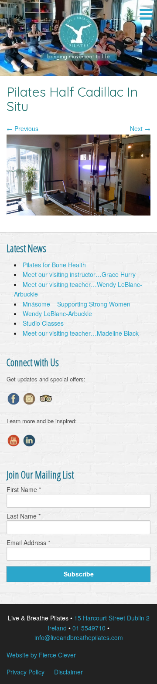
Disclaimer (68, 671)
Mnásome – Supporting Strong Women (76, 304)
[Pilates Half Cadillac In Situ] (78, 213)
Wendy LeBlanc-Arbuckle (57, 313)
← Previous (22, 128)
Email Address (28, 542)
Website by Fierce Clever (41, 654)
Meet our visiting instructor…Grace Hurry (79, 274)
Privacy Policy (25, 671)
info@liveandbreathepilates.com (78, 637)
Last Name (24, 516)
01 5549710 (89, 627)
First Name (24, 489)
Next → (140, 128)
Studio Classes (43, 323)
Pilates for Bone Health (54, 264)
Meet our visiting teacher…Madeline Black (81, 333)
